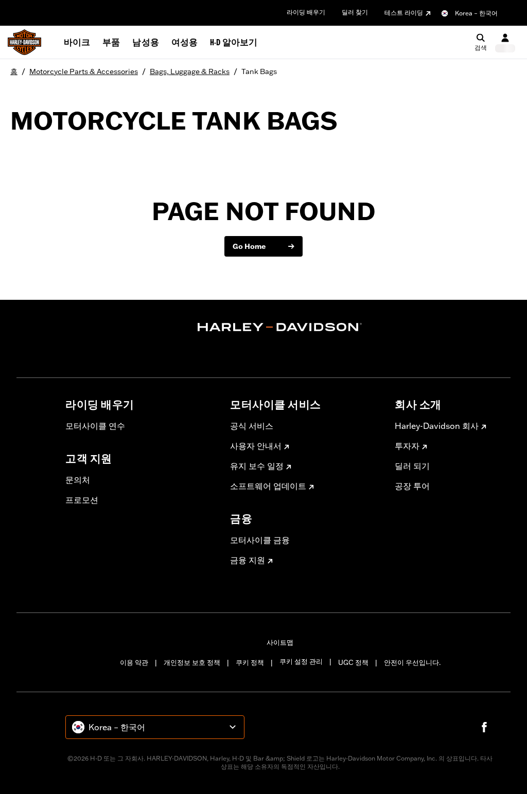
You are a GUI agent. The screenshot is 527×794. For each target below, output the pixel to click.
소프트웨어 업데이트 (268, 486)
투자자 (407, 446)
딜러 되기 (412, 466)
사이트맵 (280, 642)
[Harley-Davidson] (280, 327)
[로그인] (505, 42)
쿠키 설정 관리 (301, 661)
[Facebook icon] (484, 727)
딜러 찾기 (355, 12)
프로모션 (81, 500)
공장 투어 (412, 486)
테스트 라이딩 (403, 12)
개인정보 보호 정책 (192, 662)
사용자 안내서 (256, 446)
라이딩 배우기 (306, 12)
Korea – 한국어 (476, 13)
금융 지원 (247, 560)
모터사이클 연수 (95, 426)
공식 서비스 (251, 426)
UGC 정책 (353, 662)
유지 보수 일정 (257, 466)
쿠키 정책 (250, 662)
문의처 (77, 480)
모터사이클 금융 (260, 540)
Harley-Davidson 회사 (437, 426)
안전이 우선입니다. (412, 662)
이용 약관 (134, 662)
